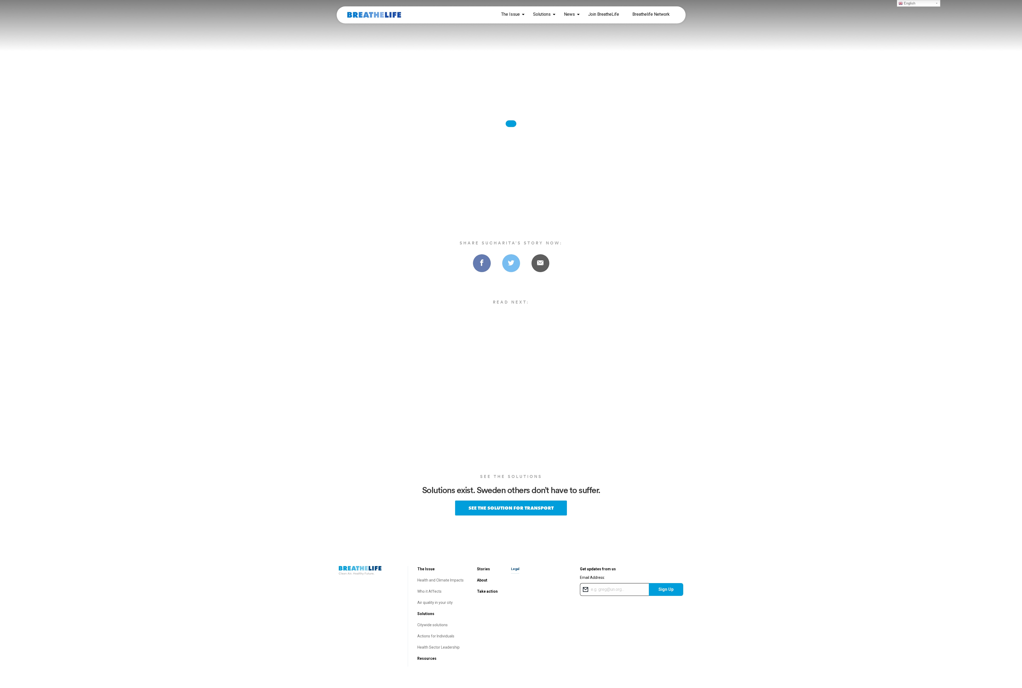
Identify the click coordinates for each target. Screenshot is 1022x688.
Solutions (425, 614)
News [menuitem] (569, 14)
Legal (515, 569)
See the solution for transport (511, 508)
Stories (483, 569)
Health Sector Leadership (438, 647)
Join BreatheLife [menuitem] (603, 14)
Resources (426, 658)
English (909, 3)
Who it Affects (429, 591)
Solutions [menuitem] (542, 14)
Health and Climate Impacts (440, 580)
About (482, 580)
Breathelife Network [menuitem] (651, 14)
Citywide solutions (432, 625)
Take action (487, 591)
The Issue (426, 569)
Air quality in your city (435, 602)
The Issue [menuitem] (510, 14)
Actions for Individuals (435, 636)
